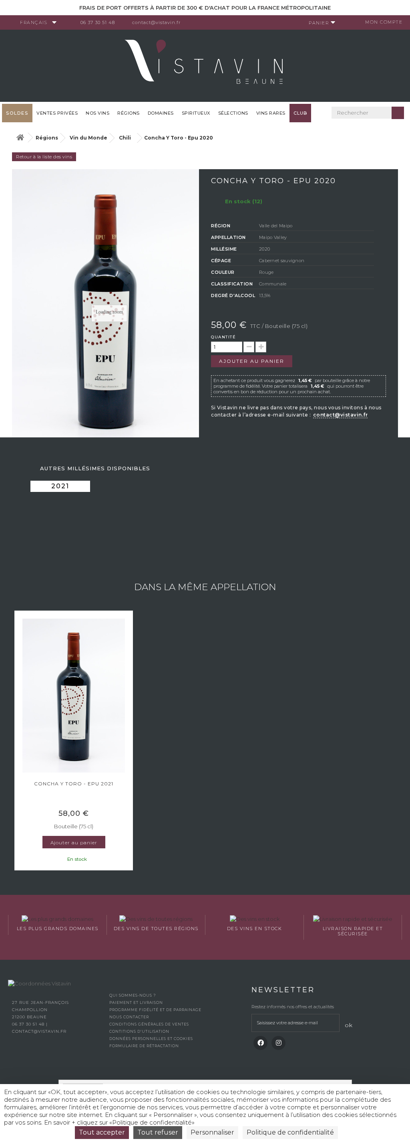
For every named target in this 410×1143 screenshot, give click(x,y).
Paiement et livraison (136, 1002)
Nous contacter (129, 1017)
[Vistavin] (205, 65)
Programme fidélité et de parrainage (155, 1009)
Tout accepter (102, 1132)
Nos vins (97, 113)
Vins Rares (270, 113)
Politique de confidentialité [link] (290, 1132)
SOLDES (17, 113)
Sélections (233, 113)
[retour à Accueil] (20, 138)
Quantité (223, 337)
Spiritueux (196, 113)
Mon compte (383, 22)
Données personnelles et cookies (151, 1038)
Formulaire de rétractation (144, 1046)
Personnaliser (212, 1132)
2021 (60, 486)
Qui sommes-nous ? (132, 995)
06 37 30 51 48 (97, 22)
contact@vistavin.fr (156, 22)
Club (300, 113)
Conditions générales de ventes (149, 1024)
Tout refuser (157, 1132)
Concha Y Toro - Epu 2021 (73, 784)
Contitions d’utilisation (139, 1031)
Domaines (161, 113)
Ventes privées (57, 113)
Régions (128, 113)
